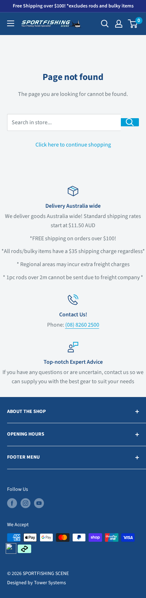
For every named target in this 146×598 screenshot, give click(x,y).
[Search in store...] (130, 122)
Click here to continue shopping (73, 145)
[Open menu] (10, 23)
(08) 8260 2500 (82, 325)
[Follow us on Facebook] (12, 503)
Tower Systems (50, 582)
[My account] (118, 24)
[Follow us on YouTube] (39, 503)
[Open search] (105, 24)
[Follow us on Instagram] (25, 503)
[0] (133, 23)
